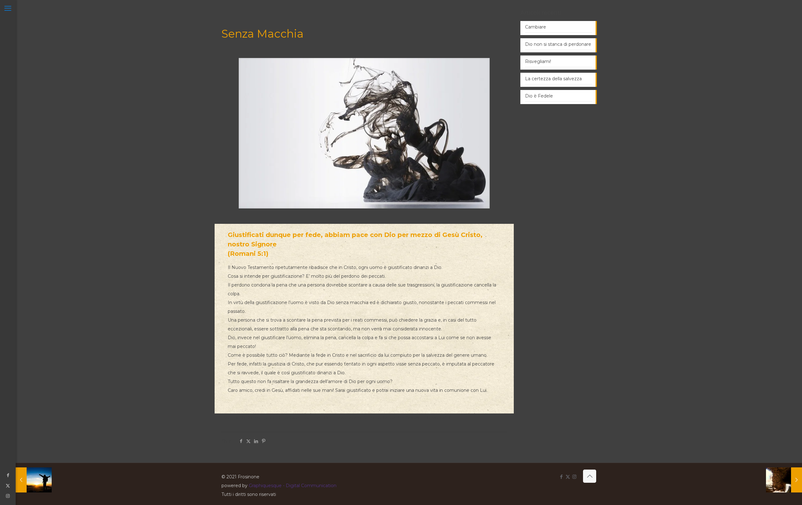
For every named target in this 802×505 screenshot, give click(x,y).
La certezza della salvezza (553, 79)
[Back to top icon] (589, 476)
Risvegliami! (538, 61)
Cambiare (535, 27)
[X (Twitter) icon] (8, 485)
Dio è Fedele (539, 96)
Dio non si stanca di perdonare (558, 44)
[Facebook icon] (8, 475)
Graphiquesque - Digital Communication (292, 485)
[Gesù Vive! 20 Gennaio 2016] (784, 479)
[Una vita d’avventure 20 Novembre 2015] (34, 479)
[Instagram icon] (8, 496)
